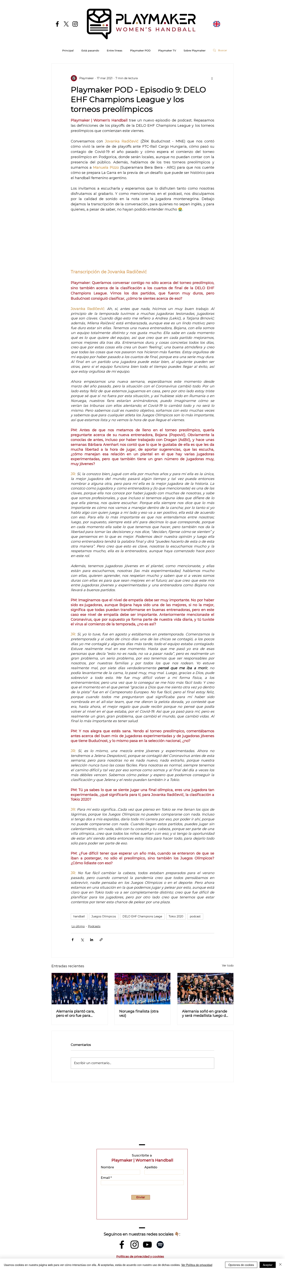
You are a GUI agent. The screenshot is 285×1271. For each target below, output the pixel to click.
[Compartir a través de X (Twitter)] (82, 939)
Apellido (150, 1167)
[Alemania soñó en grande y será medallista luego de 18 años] (205, 988)
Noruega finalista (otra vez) (139, 1013)
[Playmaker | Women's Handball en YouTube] (147, 1244)
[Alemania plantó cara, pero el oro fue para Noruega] (80, 988)
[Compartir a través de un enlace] (101, 939)
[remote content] (142, 240)
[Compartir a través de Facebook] (72, 939)
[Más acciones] (212, 78)
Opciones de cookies (241, 1265)
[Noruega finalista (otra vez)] (143, 988)
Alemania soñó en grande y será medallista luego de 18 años (205, 1013)
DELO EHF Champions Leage (142, 916)
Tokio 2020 (176, 916)
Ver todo (228, 965)
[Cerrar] (280, 1265)
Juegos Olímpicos (104, 916)
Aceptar (267, 1265)
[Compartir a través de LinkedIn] (91, 939)
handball (79, 916)
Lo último (78, 926)
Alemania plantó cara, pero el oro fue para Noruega (75, 1013)
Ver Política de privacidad (196, 1265)
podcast (195, 916)
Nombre (107, 1167)
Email (105, 1177)
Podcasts (94, 926)
